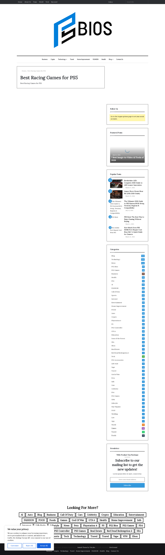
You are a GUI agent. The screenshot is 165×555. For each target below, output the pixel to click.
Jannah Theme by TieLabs (86, 547)
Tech (47, 2)
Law (112, 417)
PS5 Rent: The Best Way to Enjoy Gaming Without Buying (134, 219)
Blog (110, 59)
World (41, 2)
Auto (113, 313)
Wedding (114, 414)
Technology (62, 59)
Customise (15, 546)
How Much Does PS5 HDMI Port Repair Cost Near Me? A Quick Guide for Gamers (133, 231)
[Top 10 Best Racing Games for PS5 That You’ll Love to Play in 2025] (38, 132)
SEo (112, 342)
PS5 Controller (116, 328)
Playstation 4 (116, 320)
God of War (115, 374)
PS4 (112, 392)
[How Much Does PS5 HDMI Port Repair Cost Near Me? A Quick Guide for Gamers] (116, 230)
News (113, 263)
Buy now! (54, 2)
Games (113, 428)
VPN (113, 399)
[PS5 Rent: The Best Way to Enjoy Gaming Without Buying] (116, 219)
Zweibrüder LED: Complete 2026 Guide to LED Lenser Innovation (133, 183)
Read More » (26, 155)
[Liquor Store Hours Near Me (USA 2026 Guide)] (116, 194)
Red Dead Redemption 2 (120, 353)
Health (104, 59)
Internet (114, 299)
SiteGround (113, 547)
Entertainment (116, 302)
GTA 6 (113, 331)
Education (115, 335)
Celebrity (114, 389)
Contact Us (119, 59)
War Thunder (116, 407)
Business (45, 59)
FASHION (95, 59)
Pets (113, 378)
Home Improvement (83, 59)
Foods (113, 435)
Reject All (29, 546)
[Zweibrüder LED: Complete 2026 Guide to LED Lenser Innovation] (116, 184)
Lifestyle (114, 403)
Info (112, 382)
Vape (113, 367)
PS (112, 324)
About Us (27, 2)
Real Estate (115, 349)
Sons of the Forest (118, 338)
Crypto (53, 59)
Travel (72, 59)
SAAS (113, 410)
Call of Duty (115, 292)
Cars (113, 385)
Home (20, 2)
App (112, 421)
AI (112, 284)
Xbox (113, 346)
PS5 (112, 281)
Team (35, 2)
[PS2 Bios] (82, 30)
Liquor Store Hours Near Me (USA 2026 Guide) (133, 192)
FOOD (113, 310)
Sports (114, 295)
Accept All (44, 546)
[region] (29, 538)
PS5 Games (115, 270)
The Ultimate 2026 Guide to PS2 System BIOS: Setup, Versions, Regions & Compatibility (134, 204)
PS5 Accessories (117, 360)
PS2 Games (115, 396)
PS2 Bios (24, 96)
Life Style (114, 364)
